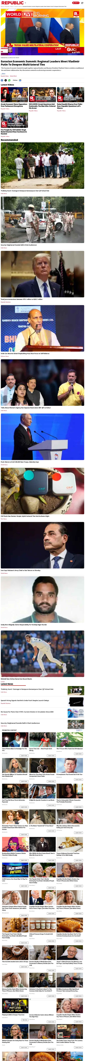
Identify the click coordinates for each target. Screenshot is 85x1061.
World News (4, 464)
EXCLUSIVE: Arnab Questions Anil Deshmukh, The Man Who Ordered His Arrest (42, 106)
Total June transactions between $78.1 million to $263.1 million (21, 299)
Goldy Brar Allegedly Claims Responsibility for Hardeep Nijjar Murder (24, 625)
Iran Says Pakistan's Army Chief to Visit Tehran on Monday (20, 570)
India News (4, 193)
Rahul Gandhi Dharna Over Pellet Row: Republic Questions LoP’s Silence (69, 106)
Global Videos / (18, 6)
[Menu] (81, 3)
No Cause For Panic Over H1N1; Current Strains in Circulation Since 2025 (27, 712)
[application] (42, 32)
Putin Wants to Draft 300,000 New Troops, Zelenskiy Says (20, 462)
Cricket (3, 681)
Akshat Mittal (13, 76)
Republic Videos (5, 76)
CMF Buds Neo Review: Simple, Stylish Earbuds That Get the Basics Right (25, 516)
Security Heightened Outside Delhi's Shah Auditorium (19, 245)
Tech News (4, 519)
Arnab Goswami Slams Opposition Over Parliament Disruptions (14, 105)
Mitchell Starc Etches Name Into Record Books (16, 679)
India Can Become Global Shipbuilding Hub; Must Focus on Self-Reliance (25, 353)
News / (3, 6)
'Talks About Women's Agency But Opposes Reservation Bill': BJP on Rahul (25, 408)
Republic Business (6, 302)
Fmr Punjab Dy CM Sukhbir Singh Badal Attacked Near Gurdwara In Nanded (14, 132)
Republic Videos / (9, 6)
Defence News (5, 356)
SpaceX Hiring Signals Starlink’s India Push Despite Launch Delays (25, 700)
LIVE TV (76, 3)
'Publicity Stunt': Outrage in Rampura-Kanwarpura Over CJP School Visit (25, 191)
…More (3, 73)
